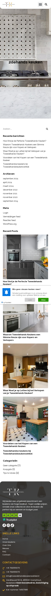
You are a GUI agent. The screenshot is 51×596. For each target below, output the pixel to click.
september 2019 (10, 201)
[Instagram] (8, 525)
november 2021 (10, 193)
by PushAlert (7, 302)
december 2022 (10, 190)
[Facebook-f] (4, 525)
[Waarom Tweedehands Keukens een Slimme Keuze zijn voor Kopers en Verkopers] (25, 310)
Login (5, 213)
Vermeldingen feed (11, 216)
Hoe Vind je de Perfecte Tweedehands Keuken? (24, 141)
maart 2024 (8, 186)
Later (30, 299)
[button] (40, 4)
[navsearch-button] (46, 4)
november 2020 (10, 197)
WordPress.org (9, 224)
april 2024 (7, 182)
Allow (43, 299)
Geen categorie (10, 465)
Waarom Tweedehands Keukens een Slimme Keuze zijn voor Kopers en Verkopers (21, 337)
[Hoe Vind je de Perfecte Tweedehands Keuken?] (25, 257)
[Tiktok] (12, 525)
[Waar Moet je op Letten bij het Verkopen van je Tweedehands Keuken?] (25, 366)
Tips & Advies (9, 473)
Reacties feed (9, 220)
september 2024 (10, 178)
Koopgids (7, 469)
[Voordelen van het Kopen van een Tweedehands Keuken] (25, 419)
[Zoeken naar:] (25, 128)
